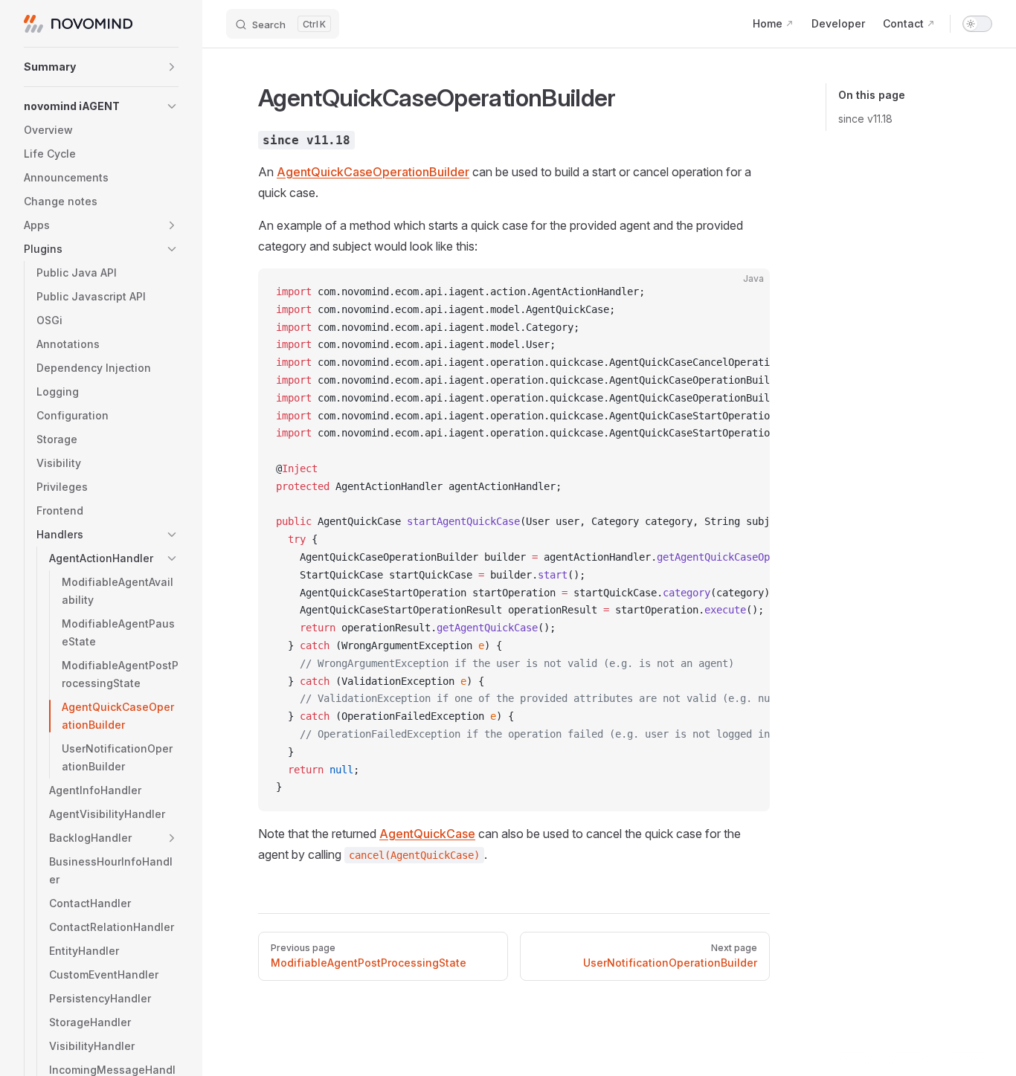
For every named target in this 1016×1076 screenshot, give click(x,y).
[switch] (977, 24)
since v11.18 (865, 118)
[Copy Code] (746, 292)
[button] (101, 67)
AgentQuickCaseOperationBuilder (373, 171)
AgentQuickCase (427, 833)
